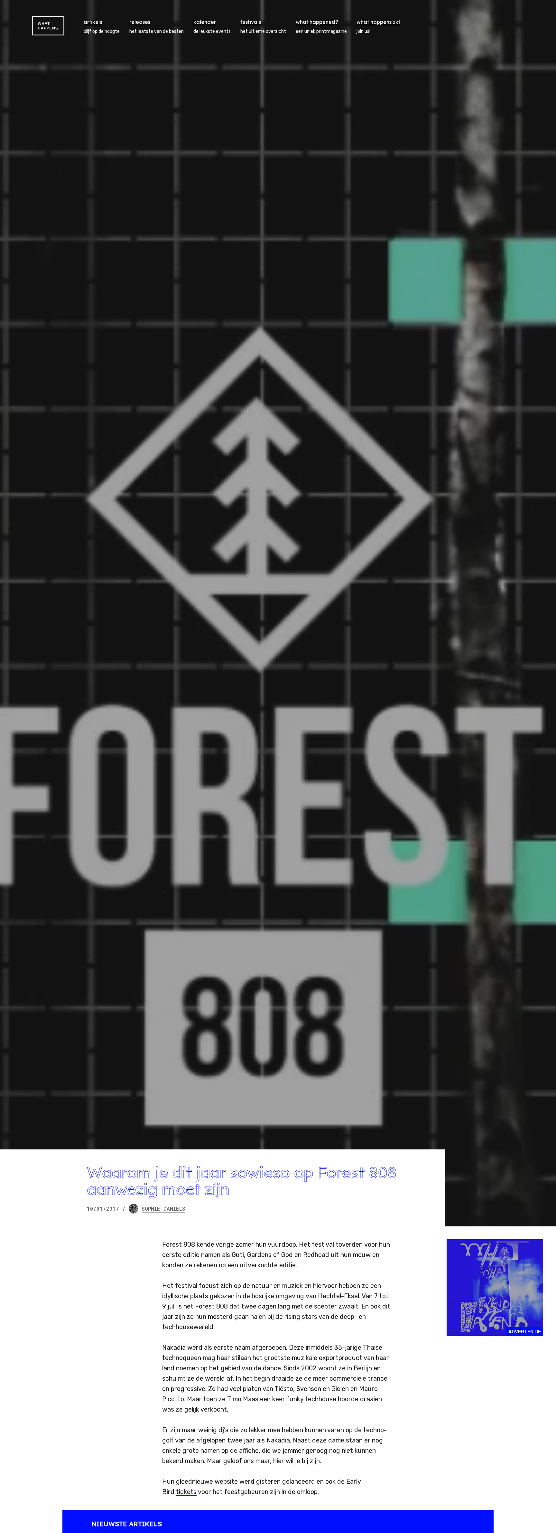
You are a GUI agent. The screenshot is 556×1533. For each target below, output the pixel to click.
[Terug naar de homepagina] (48, 25)
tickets (186, 1492)
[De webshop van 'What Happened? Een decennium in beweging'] (495, 1287)
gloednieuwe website (207, 1481)
